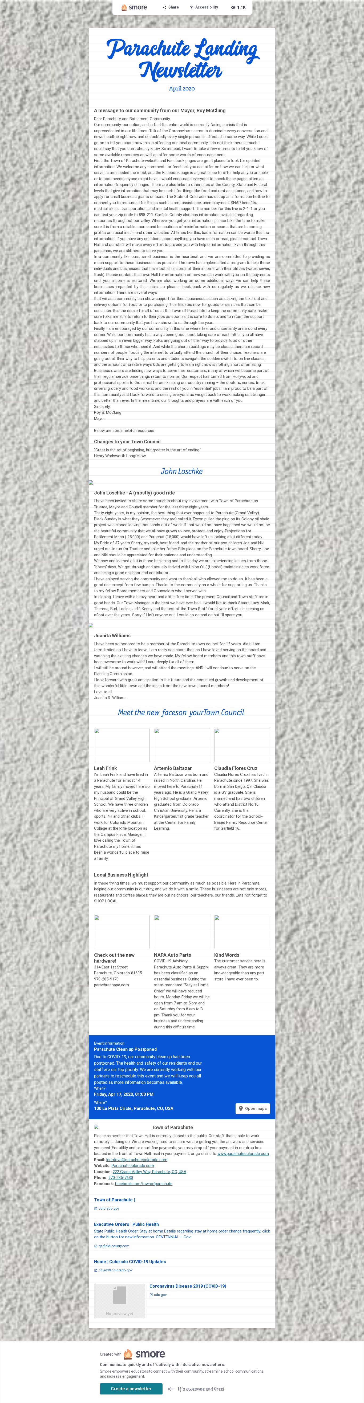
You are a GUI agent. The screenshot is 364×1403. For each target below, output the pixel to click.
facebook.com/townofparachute (143, 1183)
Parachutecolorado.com (133, 1165)
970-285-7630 (120, 1177)
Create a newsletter (131, 1388)
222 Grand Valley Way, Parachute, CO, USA (149, 1171)
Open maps (252, 1108)
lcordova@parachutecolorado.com (136, 1159)
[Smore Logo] (134, 7)
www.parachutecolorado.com (243, 1153)
